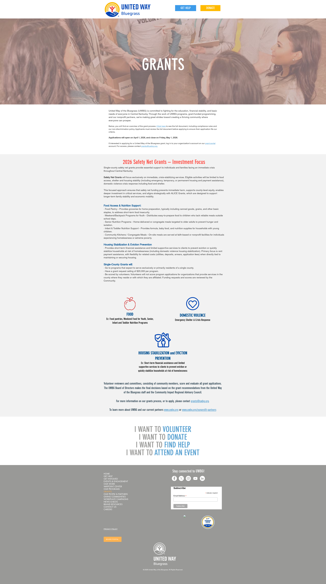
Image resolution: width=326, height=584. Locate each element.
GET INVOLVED (111, 479)
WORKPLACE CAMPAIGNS (116, 499)
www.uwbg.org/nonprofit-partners (199, 410)
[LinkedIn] (202, 478)
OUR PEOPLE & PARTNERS (116, 494)
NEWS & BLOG (111, 502)
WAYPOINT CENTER (113, 486)
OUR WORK (109, 484)
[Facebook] (174, 478)
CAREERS (108, 509)
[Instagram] (188, 478)
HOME (107, 474)
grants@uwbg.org (200, 401)
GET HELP (108, 476)
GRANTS (163, 64)
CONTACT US (110, 507)
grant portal (210, 143)
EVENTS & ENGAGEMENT (116, 481)
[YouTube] (195, 478)
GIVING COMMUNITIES (115, 496)
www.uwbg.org (171, 410)
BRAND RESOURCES (113, 504)
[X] (181, 478)
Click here (161, 126)
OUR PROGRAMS (112, 489)
